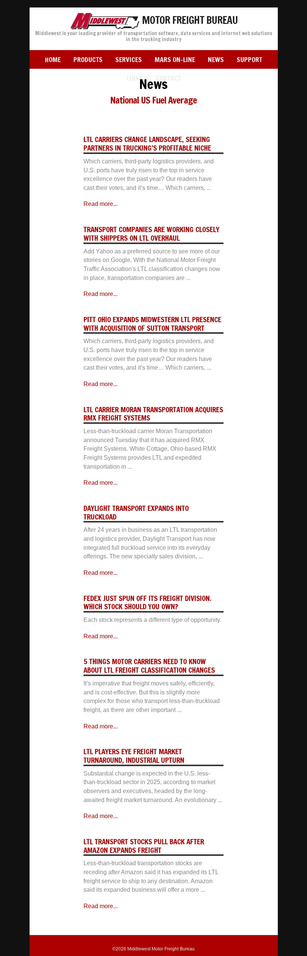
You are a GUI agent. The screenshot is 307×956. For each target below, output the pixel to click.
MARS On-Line (175, 59)
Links (135, 78)
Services (128, 59)
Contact (168, 78)
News (216, 59)
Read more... (100, 204)
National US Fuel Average (153, 100)
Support (249, 59)
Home (53, 59)
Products (88, 59)
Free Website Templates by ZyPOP (153, 942)
